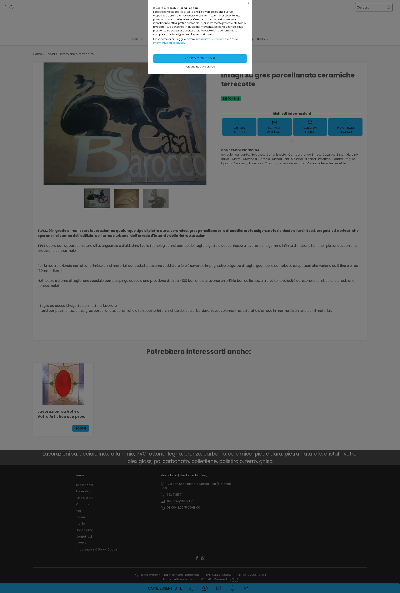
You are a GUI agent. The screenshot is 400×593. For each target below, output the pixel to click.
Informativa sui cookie (210, 39)
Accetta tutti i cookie (200, 58)
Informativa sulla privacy (169, 43)
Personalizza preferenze (200, 66)
